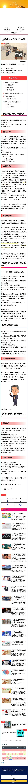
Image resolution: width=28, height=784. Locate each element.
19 (10, 756)
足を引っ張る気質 (12, 98)
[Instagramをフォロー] (20, 504)
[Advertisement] (14, 17)
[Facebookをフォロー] (7, 504)
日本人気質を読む (9, 96)
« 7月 (2, 762)
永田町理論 (10, 87)
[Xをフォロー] (20, 501)
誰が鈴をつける (11, 90)
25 (7, 758)
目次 (12, 78)
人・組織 (4, 494)
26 (10, 758)
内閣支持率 (10, 85)
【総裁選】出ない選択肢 (11, 82)
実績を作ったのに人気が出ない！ (14, 93)
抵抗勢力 (9, 104)
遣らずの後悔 (10, 107)
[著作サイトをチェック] (7, 501)
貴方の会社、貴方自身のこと (13, 102)
